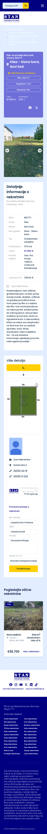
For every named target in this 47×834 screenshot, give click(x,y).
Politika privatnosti (13, 689)
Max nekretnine (30, 741)
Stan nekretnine (10, 738)
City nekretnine (30, 719)
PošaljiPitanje (23, 569)
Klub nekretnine (10, 731)
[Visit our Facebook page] (10, 684)
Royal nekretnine (11, 725)
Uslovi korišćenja (35, 689)
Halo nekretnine (30, 728)
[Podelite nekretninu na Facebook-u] (30, 107)
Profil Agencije (31, 494)
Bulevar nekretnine (32, 725)
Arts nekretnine (10, 747)
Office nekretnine (11, 728)
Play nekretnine (10, 741)
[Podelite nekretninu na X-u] (37, 107)
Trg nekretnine (30, 744)
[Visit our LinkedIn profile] (31, 684)
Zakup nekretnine (31, 750)
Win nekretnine (30, 735)
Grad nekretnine (11, 719)
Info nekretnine (30, 722)
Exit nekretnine (30, 738)
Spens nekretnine (11, 735)
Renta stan (8, 750)
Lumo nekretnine (31, 754)
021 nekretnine (10, 722)
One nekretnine (30, 747)
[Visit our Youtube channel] (21, 684)
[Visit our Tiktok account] (36, 684)
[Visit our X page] (26, 684)
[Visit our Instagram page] (15, 684)
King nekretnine (10, 744)
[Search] (26, 6)
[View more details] (23, 367)
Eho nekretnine (30, 731)
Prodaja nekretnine (12, 754)
